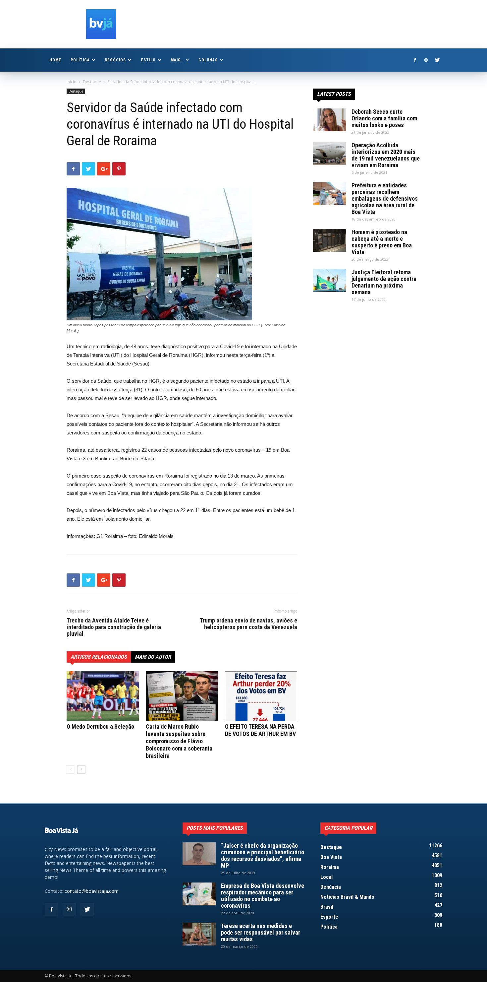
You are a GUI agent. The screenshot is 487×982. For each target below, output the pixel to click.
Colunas (208, 60)
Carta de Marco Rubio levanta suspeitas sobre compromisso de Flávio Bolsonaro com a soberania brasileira (179, 741)
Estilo (148, 60)
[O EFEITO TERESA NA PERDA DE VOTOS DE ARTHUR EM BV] (261, 696)
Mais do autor (153, 657)
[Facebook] (415, 60)
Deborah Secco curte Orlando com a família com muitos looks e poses (384, 118)
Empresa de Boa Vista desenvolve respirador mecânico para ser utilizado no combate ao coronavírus (262, 895)
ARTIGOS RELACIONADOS (99, 657)
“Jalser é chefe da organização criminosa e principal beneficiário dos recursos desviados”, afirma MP (262, 855)
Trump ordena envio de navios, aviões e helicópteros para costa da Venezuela (248, 623)
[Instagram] (426, 60)
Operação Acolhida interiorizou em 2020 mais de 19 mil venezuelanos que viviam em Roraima (386, 155)
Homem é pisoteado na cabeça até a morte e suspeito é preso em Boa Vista (382, 242)
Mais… (177, 60)
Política (80, 60)
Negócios (115, 60)
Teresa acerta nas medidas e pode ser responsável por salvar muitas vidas (260, 932)
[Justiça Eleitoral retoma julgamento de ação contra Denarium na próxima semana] (329, 280)
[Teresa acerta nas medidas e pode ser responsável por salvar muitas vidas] (199, 934)
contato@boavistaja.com (92, 891)
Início (72, 82)
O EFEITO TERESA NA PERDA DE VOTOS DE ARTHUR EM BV (260, 730)
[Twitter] (437, 60)
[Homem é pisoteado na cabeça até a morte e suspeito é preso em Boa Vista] (329, 240)
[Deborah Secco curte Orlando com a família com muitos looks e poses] (329, 119)
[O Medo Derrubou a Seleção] (103, 696)
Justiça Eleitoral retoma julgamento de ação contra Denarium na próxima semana (384, 282)
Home (55, 60)
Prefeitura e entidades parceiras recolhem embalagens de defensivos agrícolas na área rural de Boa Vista (385, 198)
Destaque (92, 82)
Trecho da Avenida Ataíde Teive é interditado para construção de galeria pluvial (114, 627)
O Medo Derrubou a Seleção (100, 726)
